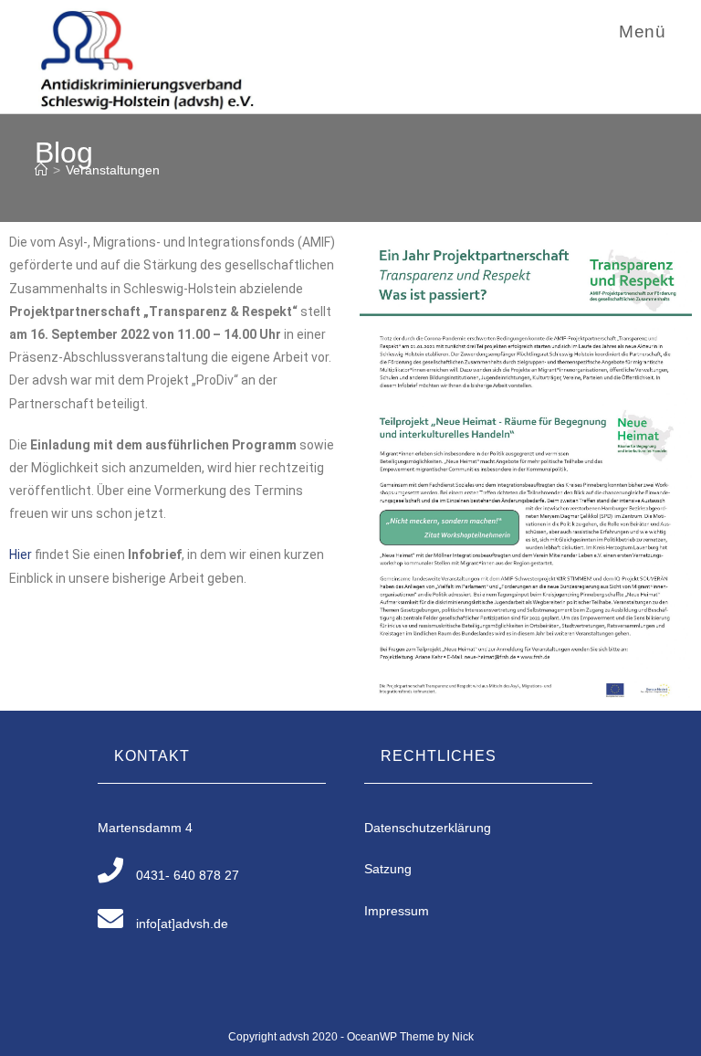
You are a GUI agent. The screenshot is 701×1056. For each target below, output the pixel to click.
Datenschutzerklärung (427, 827)
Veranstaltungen (113, 170)
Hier (22, 554)
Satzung (388, 868)
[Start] (41, 170)
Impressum (396, 910)
